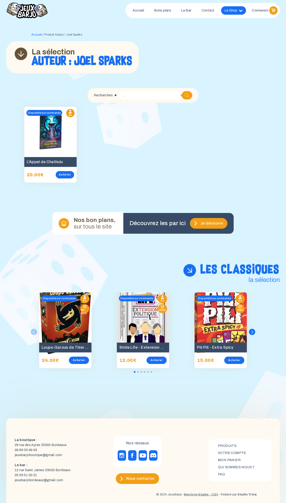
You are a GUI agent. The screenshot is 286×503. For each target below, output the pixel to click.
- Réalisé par (237, 494)
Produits (227, 446)
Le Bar (186, 10)
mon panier (229, 460)
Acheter (65, 174)
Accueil (138, 10)
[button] (252, 332)
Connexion (260, 10)
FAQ (221, 474)
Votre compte (232, 453)
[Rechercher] (187, 95)
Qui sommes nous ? (236, 467)
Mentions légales (196, 494)
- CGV (213, 494)
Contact (208, 10)
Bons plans (162, 10)
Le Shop (230, 10)
